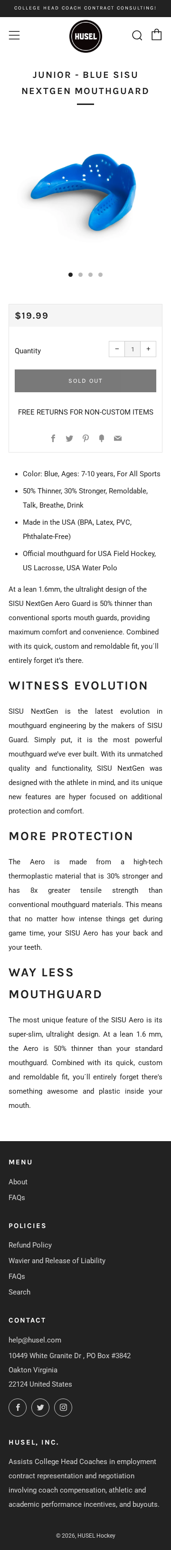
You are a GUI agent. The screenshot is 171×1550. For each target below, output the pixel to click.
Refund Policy (30, 1245)
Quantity (28, 351)
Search (19, 1292)
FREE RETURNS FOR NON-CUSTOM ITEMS (85, 412)
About (18, 1182)
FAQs (17, 1197)
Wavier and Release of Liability (57, 1261)
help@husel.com (35, 1340)
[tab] (70, 275)
